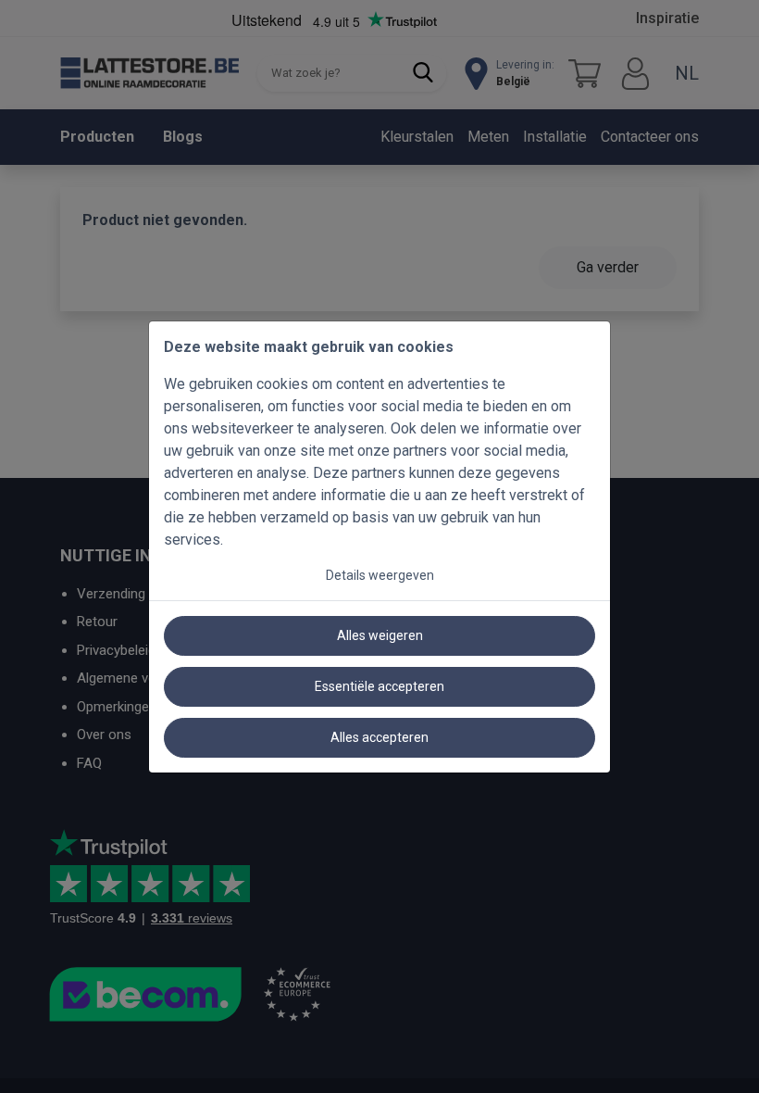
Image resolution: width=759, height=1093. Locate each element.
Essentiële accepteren (379, 686)
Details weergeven (380, 575)
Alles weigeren (380, 635)
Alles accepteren (379, 737)
